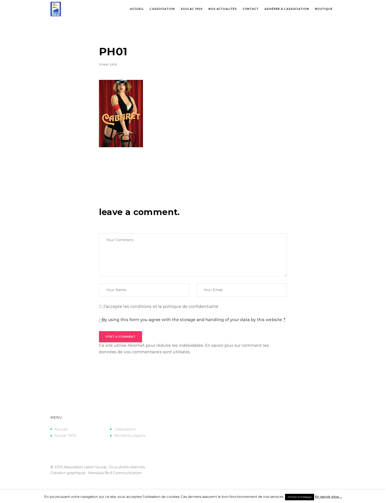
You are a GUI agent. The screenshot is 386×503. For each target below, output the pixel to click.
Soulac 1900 (65, 435)
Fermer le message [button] (299, 497)
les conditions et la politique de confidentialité (170, 306)
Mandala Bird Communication (115, 473)
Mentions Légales (129, 435)
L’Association (125, 429)
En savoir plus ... (328, 496)
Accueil (61, 429)
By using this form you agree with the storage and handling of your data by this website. (193, 319)
